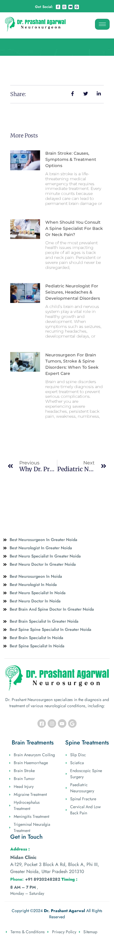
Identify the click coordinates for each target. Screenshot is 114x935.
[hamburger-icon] (102, 24)
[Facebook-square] (41, 723)
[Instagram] (64, 7)
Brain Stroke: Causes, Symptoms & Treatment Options (70, 159)
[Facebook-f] (58, 7)
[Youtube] (70, 7)
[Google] (77, 7)
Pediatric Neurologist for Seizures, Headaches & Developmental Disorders (72, 292)
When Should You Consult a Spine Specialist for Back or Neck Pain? (74, 228)
